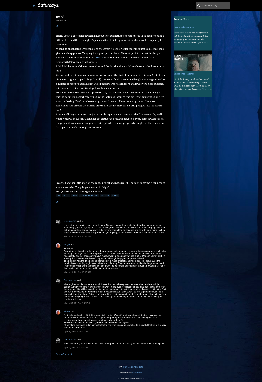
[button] (57, 26)
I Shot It (99, 57)
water (115, 196)
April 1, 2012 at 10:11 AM (76, 331)
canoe (74, 196)
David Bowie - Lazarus (184, 74)
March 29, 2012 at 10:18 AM (77, 272)
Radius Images (137, 372)
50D (58, 196)
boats (66, 196)
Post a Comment (64, 354)
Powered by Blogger (133, 367)
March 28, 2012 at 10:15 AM (77, 236)
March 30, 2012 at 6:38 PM (77, 303)
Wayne (67, 244)
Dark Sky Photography (184, 27)
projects (105, 196)
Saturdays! (48, 5)
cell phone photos (89, 196)
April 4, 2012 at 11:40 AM (76, 348)
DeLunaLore (70, 221)
